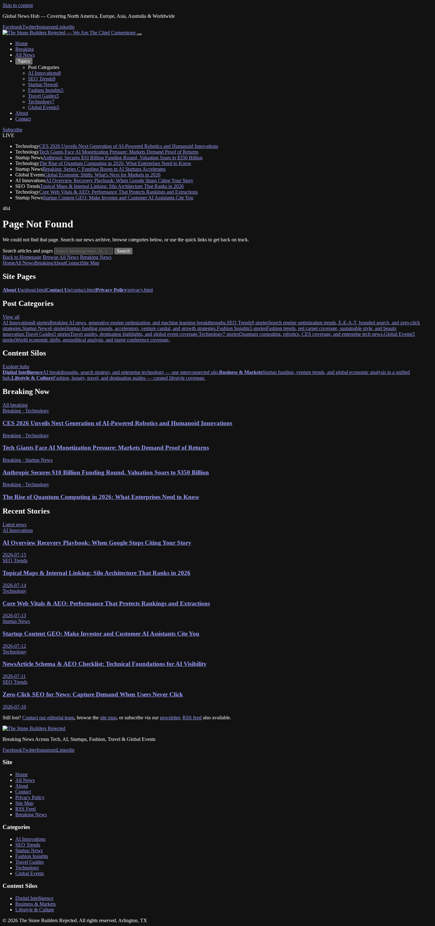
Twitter (29, 27)
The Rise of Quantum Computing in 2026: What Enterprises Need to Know (115, 163)
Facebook (12, 27)
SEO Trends (27, 844)
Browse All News (61, 257)
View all (11, 317)
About (21, 113)
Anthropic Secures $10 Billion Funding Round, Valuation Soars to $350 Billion (123, 157)
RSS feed (192, 717)
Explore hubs (16, 366)
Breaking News (95, 257)
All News (25, 55)
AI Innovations (30, 839)
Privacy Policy (30, 797)
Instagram (46, 27)
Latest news (14, 524)
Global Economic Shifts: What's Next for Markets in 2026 (102, 174)
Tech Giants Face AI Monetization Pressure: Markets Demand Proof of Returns (118, 152)
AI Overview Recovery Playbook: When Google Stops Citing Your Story (119, 180)
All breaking (15, 405)
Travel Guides (29, 862)
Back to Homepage (22, 257)
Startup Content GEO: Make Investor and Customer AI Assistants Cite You (118, 197)
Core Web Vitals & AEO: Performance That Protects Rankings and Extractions (118, 192)
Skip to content (18, 5)
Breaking (24, 49)
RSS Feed (25, 809)
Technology (27, 867)
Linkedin (65, 27)
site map (108, 717)
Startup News (29, 850)
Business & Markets (35, 904)
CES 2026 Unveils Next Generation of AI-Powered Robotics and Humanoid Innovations (128, 146)
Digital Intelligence (34, 898)
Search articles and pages (28, 250)
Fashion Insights (31, 856)
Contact (23, 118)
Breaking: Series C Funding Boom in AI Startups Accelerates (104, 169)
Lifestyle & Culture (34, 909)
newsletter (170, 717)
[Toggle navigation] (139, 34)
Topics (24, 61)
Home (21, 43)
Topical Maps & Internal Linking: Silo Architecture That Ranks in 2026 (112, 186)
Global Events (29, 873)
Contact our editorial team (48, 717)
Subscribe (12, 129)
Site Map (90, 263)
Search (123, 251)
